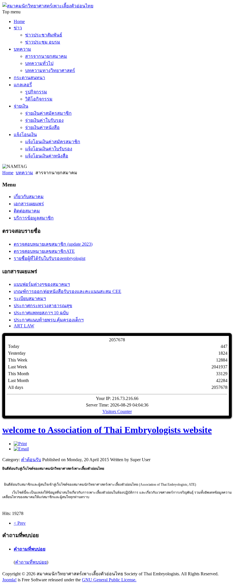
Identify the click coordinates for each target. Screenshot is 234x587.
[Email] (21, 448)
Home (7, 172)
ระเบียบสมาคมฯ (30, 298)
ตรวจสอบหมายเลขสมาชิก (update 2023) (53, 244)
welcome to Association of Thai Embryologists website (107, 430)
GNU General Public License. (109, 579)
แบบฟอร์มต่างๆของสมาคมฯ (42, 284)
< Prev (20, 523)
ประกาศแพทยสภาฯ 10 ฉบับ (41, 312)
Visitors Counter (117, 411)
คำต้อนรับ (31, 459)
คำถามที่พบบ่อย (29, 549)
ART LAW (24, 325)
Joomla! (9, 579)
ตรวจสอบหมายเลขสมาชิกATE (44, 251)
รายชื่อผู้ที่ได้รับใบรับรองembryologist (49, 258)
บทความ (24, 172)
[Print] (20, 443)
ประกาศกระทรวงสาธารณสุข (43, 305)
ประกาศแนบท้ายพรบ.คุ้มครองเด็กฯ (49, 319)
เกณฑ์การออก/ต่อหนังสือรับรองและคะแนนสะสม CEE (67, 291)
